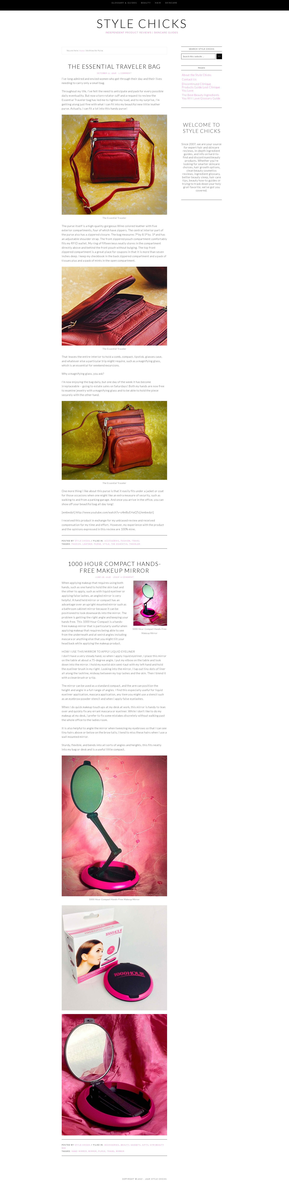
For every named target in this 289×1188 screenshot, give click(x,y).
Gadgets (136, 1145)
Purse (97, 544)
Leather (87, 544)
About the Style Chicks (196, 74)
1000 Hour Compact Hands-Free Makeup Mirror (114, 567)
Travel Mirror (115, 1151)
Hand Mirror (79, 1151)
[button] (3, 2)
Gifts (145, 1145)
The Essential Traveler (125, 544)
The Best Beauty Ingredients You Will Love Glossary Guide (201, 96)
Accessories (111, 541)
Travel (136, 541)
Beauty (125, 1145)
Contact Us (189, 79)
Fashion (125, 541)
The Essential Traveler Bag (114, 66)
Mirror (92, 1151)
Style (106, 544)
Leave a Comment (123, 577)
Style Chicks (141, 23)
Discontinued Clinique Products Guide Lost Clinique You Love (201, 87)
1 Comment (125, 73)
